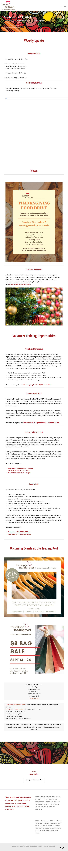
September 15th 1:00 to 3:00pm (19, 532)
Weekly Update (39, 21)
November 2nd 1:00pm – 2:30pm (19, 473)
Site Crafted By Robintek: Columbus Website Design (43, 846)
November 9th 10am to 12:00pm (19, 534)
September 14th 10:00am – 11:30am (20, 468)
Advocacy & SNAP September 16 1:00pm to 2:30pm (41, 423)
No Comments (14, 25)
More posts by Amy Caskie (34, 780)
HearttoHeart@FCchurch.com (19, 284)
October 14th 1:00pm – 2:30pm (18, 470)
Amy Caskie (10, 21)
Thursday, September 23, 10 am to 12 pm (37, 385)
